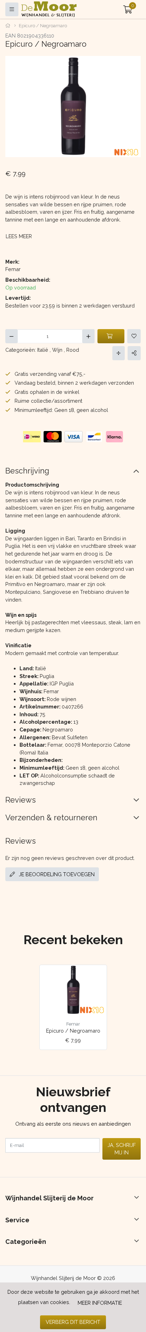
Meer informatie (100, 1303)
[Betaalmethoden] (32, 436)
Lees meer (19, 236)
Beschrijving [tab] (27, 470)
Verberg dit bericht (73, 1322)
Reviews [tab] (20, 800)
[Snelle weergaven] (96, 976)
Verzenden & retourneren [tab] (51, 817)
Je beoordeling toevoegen (56, 874)
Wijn (57, 350)
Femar (13, 269)
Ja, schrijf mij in (121, 1149)
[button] (128, 9)
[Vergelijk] (118, 353)
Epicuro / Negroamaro (73, 1031)
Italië (42, 350)
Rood (72, 350)
